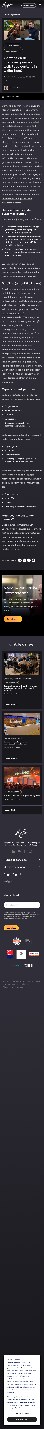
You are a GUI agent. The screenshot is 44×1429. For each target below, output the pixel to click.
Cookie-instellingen (22, 1413)
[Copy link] (33, 560)
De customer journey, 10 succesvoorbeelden (20, 313)
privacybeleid (27, 1387)
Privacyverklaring (10, 984)
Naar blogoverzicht (12, 15)
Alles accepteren (22, 1419)
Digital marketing (13, 46)
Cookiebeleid (25, 984)
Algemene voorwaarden (13, 987)
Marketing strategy (13, 51)
